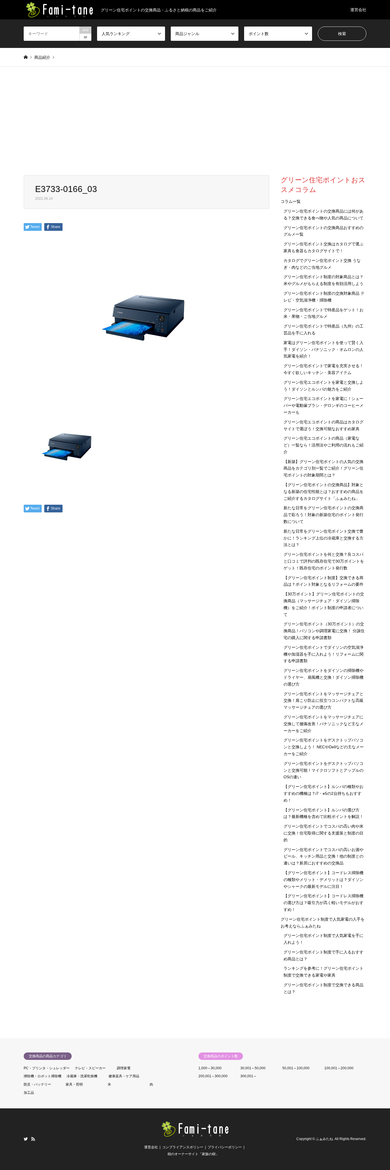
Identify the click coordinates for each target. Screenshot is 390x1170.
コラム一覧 (291, 201)
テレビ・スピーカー (90, 1068)
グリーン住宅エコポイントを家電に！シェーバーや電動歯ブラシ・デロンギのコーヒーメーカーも (323, 405)
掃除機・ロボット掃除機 (42, 1076)
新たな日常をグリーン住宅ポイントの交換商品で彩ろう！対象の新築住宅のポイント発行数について (323, 515)
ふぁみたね (324, 1139)
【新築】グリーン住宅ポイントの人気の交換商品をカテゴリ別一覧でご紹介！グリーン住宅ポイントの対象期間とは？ (323, 468)
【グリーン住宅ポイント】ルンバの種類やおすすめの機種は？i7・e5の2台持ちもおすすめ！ (323, 793)
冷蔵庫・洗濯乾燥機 (82, 1076)
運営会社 (358, 9)
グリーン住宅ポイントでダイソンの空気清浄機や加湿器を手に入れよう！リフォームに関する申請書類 (323, 654)
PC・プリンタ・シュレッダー (47, 1068)
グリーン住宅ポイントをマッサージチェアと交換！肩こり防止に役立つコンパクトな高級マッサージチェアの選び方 (323, 701)
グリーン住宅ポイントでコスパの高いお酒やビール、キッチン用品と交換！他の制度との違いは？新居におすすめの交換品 (323, 856)
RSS (33, 1139)
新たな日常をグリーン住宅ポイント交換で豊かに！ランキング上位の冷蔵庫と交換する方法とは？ (323, 538)
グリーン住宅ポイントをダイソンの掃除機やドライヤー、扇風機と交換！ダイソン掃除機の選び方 (323, 677)
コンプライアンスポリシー (182, 1147)
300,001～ (248, 1076)
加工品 (29, 1093)
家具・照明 (74, 1084)
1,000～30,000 (210, 1068)
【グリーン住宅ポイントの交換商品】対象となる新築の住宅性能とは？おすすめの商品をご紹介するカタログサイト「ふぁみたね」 (323, 491)
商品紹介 (42, 57)
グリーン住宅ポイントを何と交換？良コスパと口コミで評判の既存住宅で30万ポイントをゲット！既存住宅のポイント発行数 (324, 561)
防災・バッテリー (37, 1084)
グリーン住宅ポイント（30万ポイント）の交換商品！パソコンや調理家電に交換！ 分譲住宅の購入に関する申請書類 (324, 631)
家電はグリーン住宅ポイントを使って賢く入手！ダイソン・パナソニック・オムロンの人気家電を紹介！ (323, 349)
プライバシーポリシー (225, 1147)
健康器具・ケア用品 (123, 1076)
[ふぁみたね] (195, 1134)
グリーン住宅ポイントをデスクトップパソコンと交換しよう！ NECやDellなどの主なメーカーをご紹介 (324, 747)
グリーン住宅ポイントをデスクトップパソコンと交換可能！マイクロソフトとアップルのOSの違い (323, 770)
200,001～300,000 (213, 1076)
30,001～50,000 (253, 1068)
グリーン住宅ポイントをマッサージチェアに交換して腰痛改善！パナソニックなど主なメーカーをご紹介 (323, 724)
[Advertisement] (195, 121)
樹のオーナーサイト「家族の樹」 (193, 1154)
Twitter (26, 1139)
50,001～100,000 (295, 1068)
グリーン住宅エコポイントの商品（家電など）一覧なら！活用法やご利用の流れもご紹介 (323, 445)
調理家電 (123, 1068)
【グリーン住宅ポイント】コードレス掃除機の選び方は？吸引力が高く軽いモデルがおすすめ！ (323, 903)
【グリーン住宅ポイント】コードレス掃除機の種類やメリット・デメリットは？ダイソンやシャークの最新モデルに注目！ (323, 879)
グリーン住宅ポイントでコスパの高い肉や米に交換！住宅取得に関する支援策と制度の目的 (323, 833)
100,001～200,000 (338, 1068)
